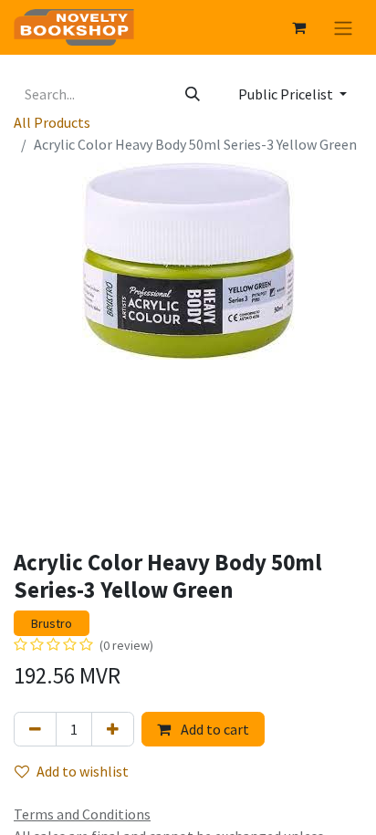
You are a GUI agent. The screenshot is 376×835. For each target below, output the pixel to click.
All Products (52, 122)
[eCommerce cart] (298, 27)
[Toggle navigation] (343, 27)
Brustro (51, 623)
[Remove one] (35, 729)
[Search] (192, 94)
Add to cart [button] (213, 729)
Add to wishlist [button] (83, 771)
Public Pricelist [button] (287, 94)
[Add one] (112, 729)
